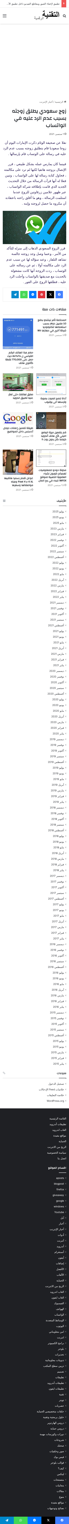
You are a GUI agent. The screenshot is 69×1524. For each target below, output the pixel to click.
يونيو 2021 (58, 636)
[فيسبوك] (59, 294)
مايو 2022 (58, 574)
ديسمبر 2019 (57, 739)
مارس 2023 (57, 528)
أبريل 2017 (58, 921)
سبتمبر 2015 (57, 1029)
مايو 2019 (58, 779)
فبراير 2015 (57, 1058)
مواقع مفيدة (59, 1135)
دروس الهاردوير (55, 1422)
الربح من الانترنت (56, 1146)
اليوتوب (60, 1326)
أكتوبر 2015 (57, 1023)
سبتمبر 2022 (57, 551)
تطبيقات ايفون (56, 1388)
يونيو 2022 (58, 568)
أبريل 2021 (58, 648)
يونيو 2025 (58, 517)
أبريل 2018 (58, 853)
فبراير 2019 (57, 796)
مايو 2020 (58, 710)
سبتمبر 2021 (57, 619)
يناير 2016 (58, 1006)
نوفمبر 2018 (57, 813)
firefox (60, 1189)
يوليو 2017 (58, 904)
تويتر (61, 1400)
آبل (62, 1217)
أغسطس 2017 (56, 898)
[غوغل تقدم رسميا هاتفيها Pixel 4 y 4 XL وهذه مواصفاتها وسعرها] (18, 462)
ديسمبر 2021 (57, 602)
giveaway (58, 1195)
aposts (60, 1178)
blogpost (59, 1183)
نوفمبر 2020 (57, 676)
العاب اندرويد (59, 1129)
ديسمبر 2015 (57, 1012)
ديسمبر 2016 (57, 944)
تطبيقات (59, 1377)
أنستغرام (59, 1252)
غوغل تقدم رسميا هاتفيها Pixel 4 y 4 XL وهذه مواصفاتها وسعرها (18, 482)
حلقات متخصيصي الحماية (50, 1411)
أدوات (61, 1234)
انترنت (60, 1337)
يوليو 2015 (58, 1041)
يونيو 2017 (58, 910)
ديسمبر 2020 (56, 670)
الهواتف (60, 1308)
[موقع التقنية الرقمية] (47, 15)
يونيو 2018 (58, 841)
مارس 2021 (57, 653)
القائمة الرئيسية (57, 1118)
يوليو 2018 (58, 836)
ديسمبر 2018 (57, 807)
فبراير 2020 (57, 727)
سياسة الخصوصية (56, 1152)
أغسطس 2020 (55, 693)
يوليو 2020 (58, 699)
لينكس (60, 1474)
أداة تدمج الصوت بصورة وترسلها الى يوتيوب (53, 400)
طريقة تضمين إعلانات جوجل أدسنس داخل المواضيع (18, 430)
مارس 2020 (57, 722)
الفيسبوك (59, 1303)
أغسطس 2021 (56, 625)
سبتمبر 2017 (57, 892)
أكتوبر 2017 (57, 887)
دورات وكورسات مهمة (52, 1434)
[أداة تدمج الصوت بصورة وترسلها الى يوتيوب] (51, 384)
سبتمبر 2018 (57, 824)
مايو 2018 (58, 847)
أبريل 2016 (58, 989)
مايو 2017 (58, 915)
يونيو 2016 (58, 978)
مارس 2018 (57, 858)
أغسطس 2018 (56, 830)
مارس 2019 (57, 790)
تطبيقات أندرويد (57, 1124)
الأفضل (60, 1269)
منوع (61, 1496)
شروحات (59, 1439)
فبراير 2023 (57, 534)
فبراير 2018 (57, 864)
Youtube (59, 1212)
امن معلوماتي (56, 1331)
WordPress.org (55, 1100)
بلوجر (61, 1348)
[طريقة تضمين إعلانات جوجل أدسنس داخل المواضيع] (18, 418)
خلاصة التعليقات (55, 1095)
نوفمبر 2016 (57, 949)
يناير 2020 (58, 733)
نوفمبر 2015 (57, 1018)
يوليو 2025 (58, 511)
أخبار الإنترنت (46, 101)
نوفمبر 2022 (57, 539)
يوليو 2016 (58, 972)
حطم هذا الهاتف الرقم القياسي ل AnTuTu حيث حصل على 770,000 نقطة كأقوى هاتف (19, 357)
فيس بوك (59, 1456)
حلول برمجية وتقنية (53, 1417)
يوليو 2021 (58, 631)
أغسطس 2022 (56, 557)
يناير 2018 (58, 870)
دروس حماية (57, 1428)
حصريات (59, 1405)
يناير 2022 (58, 596)
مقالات (60, 1491)
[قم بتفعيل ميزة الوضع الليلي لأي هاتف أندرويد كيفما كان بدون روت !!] (51, 420)
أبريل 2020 (57, 716)
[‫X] (50, 294)
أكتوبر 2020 (57, 682)
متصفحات (59, 1479)
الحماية (62, 1141)
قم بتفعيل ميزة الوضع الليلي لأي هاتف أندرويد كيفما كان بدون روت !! (53, 436)
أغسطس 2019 (56, 762)
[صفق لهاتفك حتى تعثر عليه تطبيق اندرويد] (18, 382)
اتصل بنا (62, 1158)
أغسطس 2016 (56, 966)
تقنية (61, 1394)
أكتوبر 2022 (57, 545)
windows (59, 1206)
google (60, 1200)
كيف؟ (61, 1468)
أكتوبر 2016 (57, 955)
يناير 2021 (58, 665)
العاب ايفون (58, 1297)
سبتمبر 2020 (57, 688)
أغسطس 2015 (56, 1035)
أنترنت (60, 1240)
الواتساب (59, 1314)
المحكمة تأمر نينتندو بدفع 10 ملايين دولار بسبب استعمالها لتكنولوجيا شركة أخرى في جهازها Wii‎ (52, 325)
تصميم (60, 1371)
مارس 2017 (57, 927)
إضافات (60, 1263)
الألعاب (60, 1274)
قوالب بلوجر (57, 1462)
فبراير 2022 (57, 591)
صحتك (60, 1445)
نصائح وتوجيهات (55, 1508)
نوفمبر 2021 (57, 608)
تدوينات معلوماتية (54, 1360)
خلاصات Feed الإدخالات (51, 1089)
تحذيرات (59, 1354)
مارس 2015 (57, 1052)
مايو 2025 (58, 522)
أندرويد (60, 1246)
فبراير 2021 (57, 659)
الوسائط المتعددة (55, 1320)
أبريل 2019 (58, 784)
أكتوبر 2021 (57, 614)
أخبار (61, 1223)
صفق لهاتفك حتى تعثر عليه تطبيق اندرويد (20, 396)
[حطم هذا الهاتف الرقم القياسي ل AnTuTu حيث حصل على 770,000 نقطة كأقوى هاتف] (18, 333)
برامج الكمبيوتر (56, 1343)
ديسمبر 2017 (57, 875)
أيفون (61, 1257)
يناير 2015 (58, 1063)
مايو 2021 (58, 642)
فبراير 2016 (57, 1001)
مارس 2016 (57, 995)
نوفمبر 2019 (57, 744)
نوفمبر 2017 (57, 881)
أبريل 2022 (58, 579)
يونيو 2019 (58, 773)
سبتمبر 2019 (57, 756)
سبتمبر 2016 (57, 961)
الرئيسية (59, 101)
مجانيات (60, 1485)
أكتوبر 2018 (57, 818)
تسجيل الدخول (56, 1083)
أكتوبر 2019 (57, 750)
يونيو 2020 (58, 705)
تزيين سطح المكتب (53, 1365)
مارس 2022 (57, 585)
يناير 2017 (58, 938)
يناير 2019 (58, 801)
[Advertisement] (34, 61)
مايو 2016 (58, 984)
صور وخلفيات (56, 1451)
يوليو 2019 (58, 767)
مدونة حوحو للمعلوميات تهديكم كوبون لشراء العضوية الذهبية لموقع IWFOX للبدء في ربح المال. (52, 475)
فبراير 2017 (57, 932)
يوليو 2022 (58, 562)
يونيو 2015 (58, 1046)
